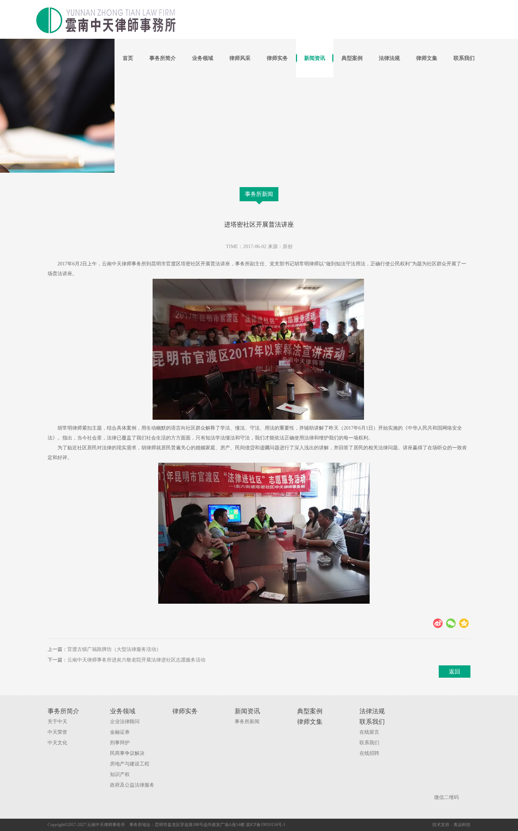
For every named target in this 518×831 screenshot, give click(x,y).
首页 (128, 58)
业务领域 (202, 58)
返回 (454, 672)
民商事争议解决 (127, 753)
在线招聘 (369, 753)
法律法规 (389, 58)
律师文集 (426, 58)
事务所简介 (162, 58)
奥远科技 (462, 824)
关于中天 (57, 721)
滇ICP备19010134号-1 (265, 824)
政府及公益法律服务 (132, 785)
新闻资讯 (314, 58)
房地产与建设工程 (129, 764)
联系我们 (464, 58)
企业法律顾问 (125, 721)
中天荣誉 (57, 732)
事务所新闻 (259, 194)
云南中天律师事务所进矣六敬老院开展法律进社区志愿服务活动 (136, 660)
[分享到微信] (451, 623)
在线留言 (369, 732)
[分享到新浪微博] (438, 623)
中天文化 (57, 742)
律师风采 (240, 58)
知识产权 (120, 774)
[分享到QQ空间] (464, 623)
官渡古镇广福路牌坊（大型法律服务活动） (114, 649)
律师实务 (277, 58)
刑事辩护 (120, 742)
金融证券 (120, 732)
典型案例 (352, 58)
